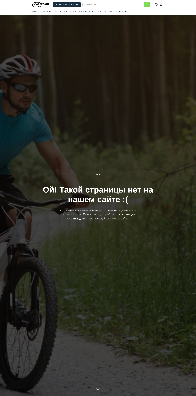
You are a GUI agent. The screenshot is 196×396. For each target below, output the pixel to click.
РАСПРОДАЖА (86, 11)
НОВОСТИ (46, 11)
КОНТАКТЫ (121, 11)
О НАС (35, 11)
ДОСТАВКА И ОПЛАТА (65, 11)
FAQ (111, 11)
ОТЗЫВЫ (101, 11)
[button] (156, 4)
